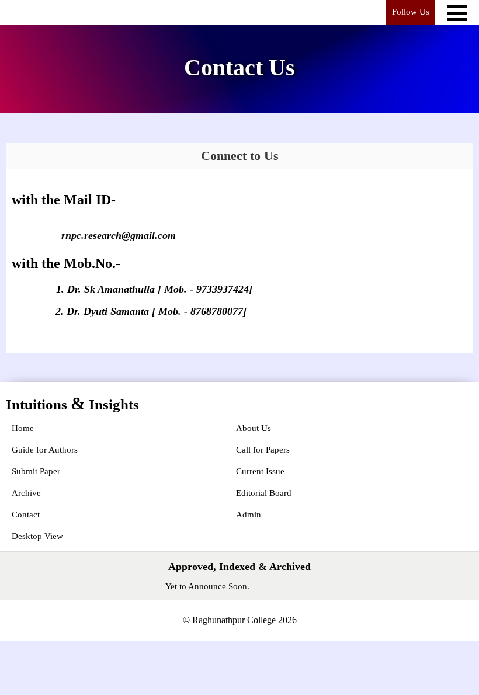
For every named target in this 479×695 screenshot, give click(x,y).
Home (23, 428)
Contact (26, 514)
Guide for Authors (45, 449)
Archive (26, 493)
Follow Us (410, 11)
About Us (253, 428)
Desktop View (37, 536)
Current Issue (260, 471)
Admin (248, 514)
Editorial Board (263, 493)
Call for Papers (263, 449)
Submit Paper (36, 471)
